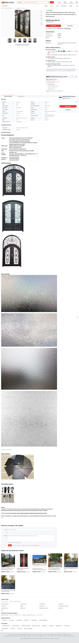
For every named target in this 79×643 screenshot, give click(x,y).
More (2, 630)
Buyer (51, 5)
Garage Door (42, 606)
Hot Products (11, 634)
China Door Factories (6, 625)
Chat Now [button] (71, 25)
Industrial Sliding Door (43, 620)
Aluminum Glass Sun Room (63, 606)
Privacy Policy (56, 638)
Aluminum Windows (4, 603)
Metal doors (61, 608)
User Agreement (45, 638)
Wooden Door (22, 608)
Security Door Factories (26, 625)
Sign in (76, 3)
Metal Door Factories (36, 625)
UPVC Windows (42, 603)
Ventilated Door (34, 620)
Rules (77, 5)
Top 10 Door (13, 628)
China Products (16, 634)
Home (2, 8)
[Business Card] (76, 101)
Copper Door (26, 620)
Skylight (21, 606)
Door (14, 8)
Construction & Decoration (8, 8)
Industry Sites (47, 634)
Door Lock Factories (15, 625)
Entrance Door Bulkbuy (28, 628)
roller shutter (61, 603)
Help (57, 5)
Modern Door (44, 625)
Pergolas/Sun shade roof (44, 608)
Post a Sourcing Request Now (33, 545)
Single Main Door (5, 628)
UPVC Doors (3, 606)
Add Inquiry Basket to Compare (22, 44)
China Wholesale (34, 634)
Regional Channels (53, 634)
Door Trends (19, 628)
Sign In (47, 91)
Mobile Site (64, 634)
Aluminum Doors (23, 603)
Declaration (51, 638)
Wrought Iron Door (24, 8)
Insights (68, 634)
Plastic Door (11, 620)
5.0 (63, 98)
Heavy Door (51, 625)
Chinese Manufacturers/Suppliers (26, 634)
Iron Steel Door (67, 625)
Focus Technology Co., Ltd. (32, 638)
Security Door (4, 620)
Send (10, 545)
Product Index (59, 634)
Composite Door (19, 620)
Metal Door (18, 8)
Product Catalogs (17, 601)
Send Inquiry (53, 25)
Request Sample (67, 28)
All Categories (5, 5)
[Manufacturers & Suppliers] (7, 2)
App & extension (64, 5)
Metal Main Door (59, 625)
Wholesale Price (41, 634)
